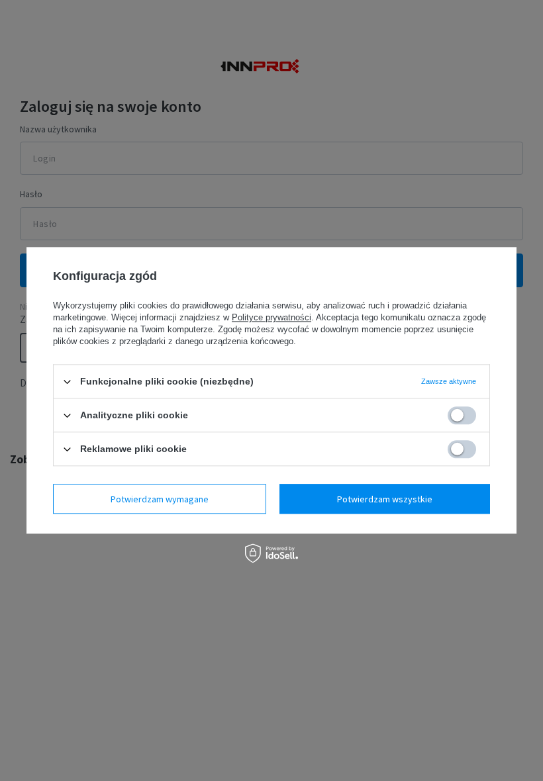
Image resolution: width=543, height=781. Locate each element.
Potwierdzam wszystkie (384, 499)
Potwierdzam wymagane (160, 499)
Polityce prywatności (271, 317)
